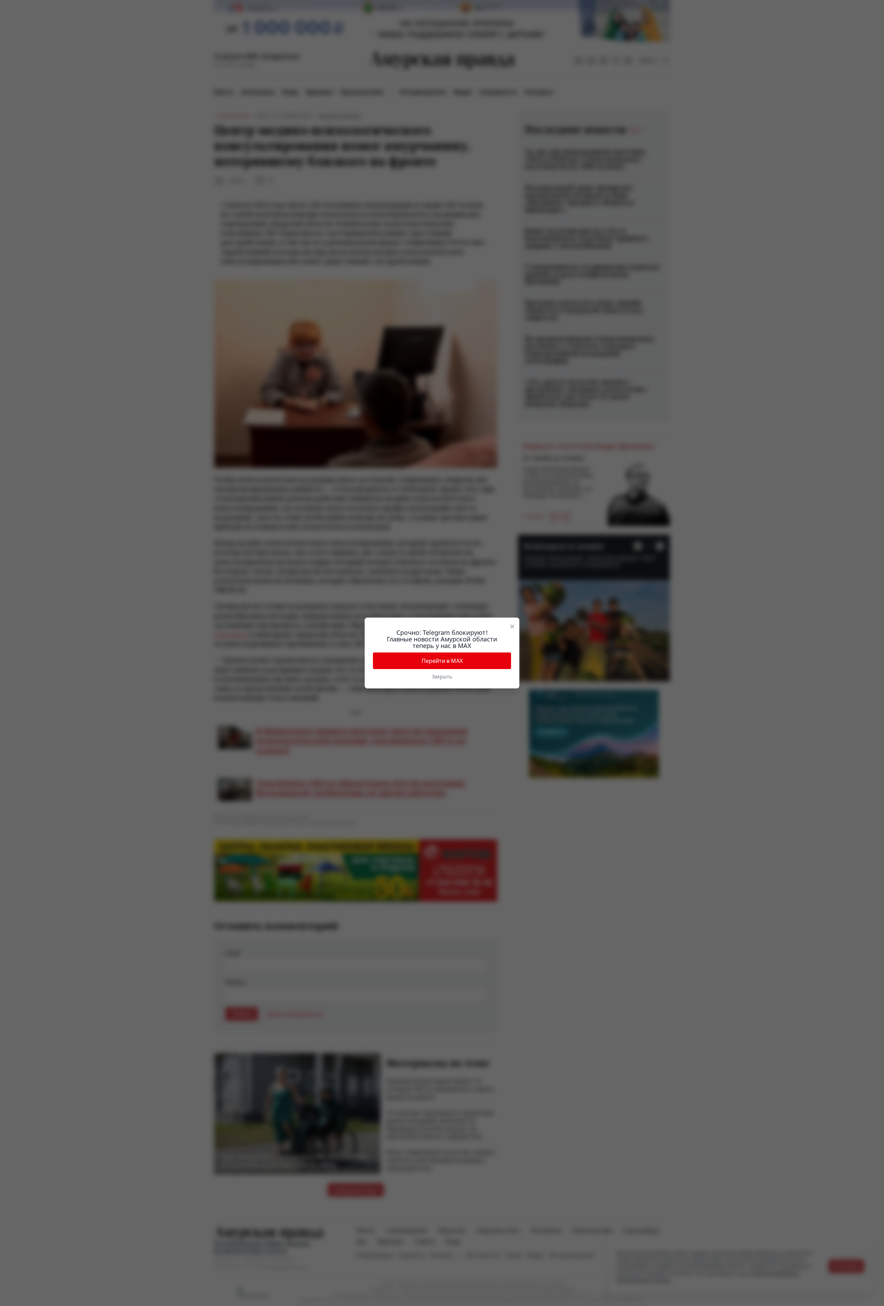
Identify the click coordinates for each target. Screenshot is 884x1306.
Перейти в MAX (442, 661)
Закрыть (442, 676)
